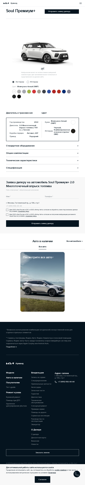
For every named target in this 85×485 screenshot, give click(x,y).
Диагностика (36, 397)
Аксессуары (36, 387)
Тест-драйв (10, 387)
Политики (52, 473)
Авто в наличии (14, 378)
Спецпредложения (38, 381)
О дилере (35, 434)
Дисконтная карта (38, 438)
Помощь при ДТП (13, 400)
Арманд (14, 3)
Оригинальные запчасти (41, 384)
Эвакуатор (35, 424)
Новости (34, 444)
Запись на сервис (38, 377)
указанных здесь (23, 211)
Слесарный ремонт (39, 406)
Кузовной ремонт (13, 397)
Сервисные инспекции (40, 416)
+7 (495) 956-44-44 (14, 206)
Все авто (42, 247)
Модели (10, 373)
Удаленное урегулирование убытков (16, 405)
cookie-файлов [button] (60, 470)
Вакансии (35, 441)
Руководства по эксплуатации (37, 420)
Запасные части (37, 391)
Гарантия (35, 394)
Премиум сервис (38, 409)
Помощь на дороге (38, 412)
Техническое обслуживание (37, 401)
